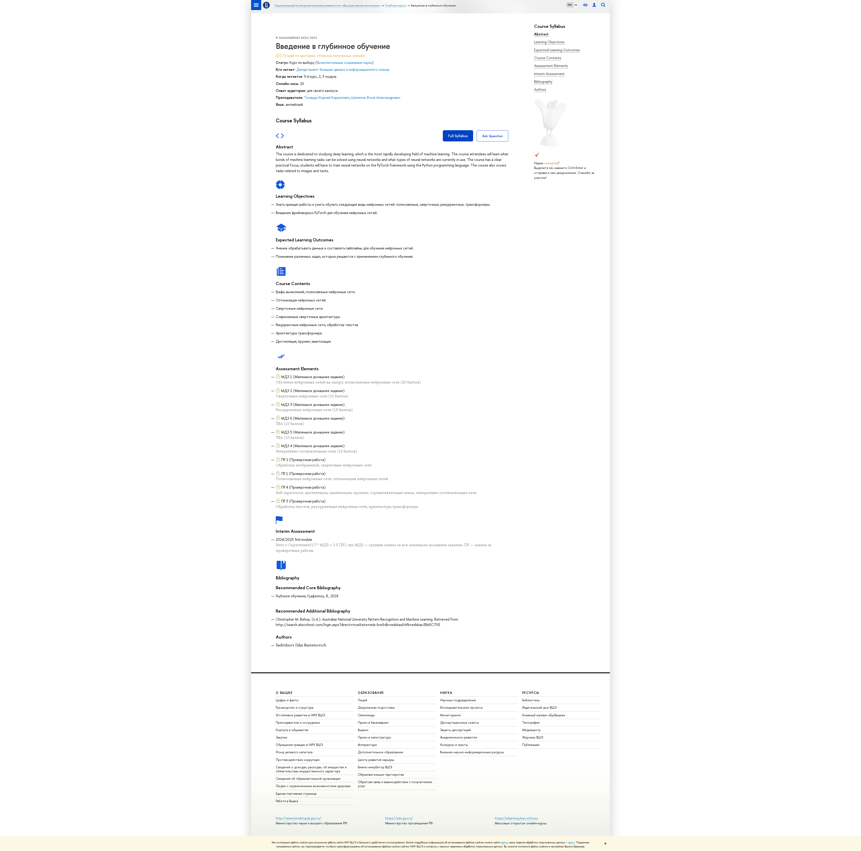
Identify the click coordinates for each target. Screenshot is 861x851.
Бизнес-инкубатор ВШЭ (375, 767)
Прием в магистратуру (374, 737)
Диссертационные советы (459, 722)
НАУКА (446, 693)
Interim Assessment (549, 73)
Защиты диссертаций (455, 730)
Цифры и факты (287, 700)
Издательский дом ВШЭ (539, 707)
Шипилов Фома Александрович (375, 97)
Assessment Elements (551, 65)
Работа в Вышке (287, 801)
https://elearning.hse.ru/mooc (516, 818)
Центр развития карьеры (376, 760)
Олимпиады (366, 715)
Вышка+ (363, 730)
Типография (530, 722)
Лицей (362, 700)
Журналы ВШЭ (532, 737)
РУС (570, 4)
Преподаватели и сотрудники (298, 722)
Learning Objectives (549, 41)
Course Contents (547, 57)
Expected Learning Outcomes (557, 50)
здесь (504, 842)
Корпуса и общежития (292, 730)
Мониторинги (450, 715)
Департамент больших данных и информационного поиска (342, 69)
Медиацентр (531, 730)
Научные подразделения (458, 700)
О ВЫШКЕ (284, 693)
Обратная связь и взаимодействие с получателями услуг (395, 784)
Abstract (541, 34)
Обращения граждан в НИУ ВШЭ (299, 745)
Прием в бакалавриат (373, 722)
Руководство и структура (294, 707)
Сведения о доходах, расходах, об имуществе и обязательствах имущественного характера (311, 769)
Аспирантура (367, 745)
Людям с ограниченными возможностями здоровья (313, 786)
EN (575, 4)
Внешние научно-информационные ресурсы (472, 752)
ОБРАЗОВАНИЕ (371, 693)
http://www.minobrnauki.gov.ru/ (298, 818)
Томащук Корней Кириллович (327, 97)
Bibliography (543, 81)
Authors (540, 89)
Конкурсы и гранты (454, 745)
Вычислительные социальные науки (344, 62)
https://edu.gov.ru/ (399, 818)
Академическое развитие (458, 737)
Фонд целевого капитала (294, 752)
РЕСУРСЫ (530, 693)
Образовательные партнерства (381, 774)
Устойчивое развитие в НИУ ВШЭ (300, 715)
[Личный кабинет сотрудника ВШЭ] (594, 5)
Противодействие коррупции (298, 760)
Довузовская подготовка (376, 707)
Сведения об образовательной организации (308, 778)
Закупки (281, 737)
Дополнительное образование (380, 752)
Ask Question (492, 136)
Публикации (530, 745)
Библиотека (530, 700)
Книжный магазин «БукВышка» (543, 715)
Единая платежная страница (296, 793)
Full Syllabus (458, 135)
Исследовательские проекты (461, 707)
